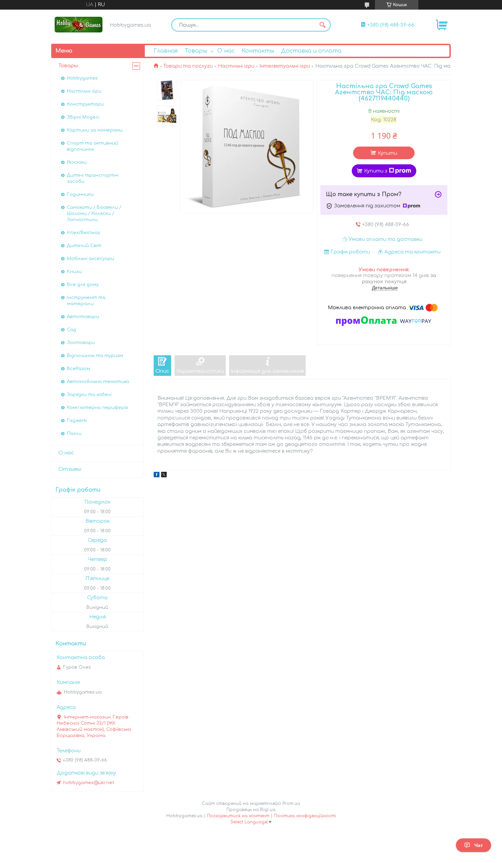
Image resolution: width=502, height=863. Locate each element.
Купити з (375, 171)
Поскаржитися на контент (238, 815)
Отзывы (69, 469)
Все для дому (83, 284)
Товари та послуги (188, 66)
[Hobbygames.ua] (78, 24)
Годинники (80, 194)
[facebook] (156, 475)
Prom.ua (291, 803)
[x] (164, 475)
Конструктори (85, 104)
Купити (387, 153)
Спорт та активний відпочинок (92, 146)
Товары (196, 51)
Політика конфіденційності (305, 815)
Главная (166, 51)
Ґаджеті (77, 420)
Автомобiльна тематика (98, 381)
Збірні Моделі (83, 117)
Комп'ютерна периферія (97, 407)
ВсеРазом (78, 368)
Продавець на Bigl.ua (251, 809)
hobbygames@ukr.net (88, 782)
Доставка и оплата (311, 51)
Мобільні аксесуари (90, 258)
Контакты (258, 51)
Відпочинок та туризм (95, 355)
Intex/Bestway (83, 232)
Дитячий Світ (84, 245)
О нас (226, 51)
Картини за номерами (95, 130)
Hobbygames (82, 78)
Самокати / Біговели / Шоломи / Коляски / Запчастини (94, 213)
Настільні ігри (236, 66)
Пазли (74, 433)
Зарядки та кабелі (89, 394)
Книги (74, 271)
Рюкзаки (77, 162)
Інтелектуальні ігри (284, 66)
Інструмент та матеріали (86, 300)
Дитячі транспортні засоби (92, 178)
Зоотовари (81, 342)
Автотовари (83, 316)
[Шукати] (322, 25)
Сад (71, 329)
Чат (478, 845)
